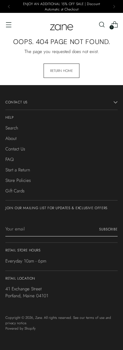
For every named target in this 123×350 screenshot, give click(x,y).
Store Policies (18, 180)
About (10, 138)
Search (11, 128)
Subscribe (108, 229)
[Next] (114, 6)
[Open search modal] (102, 24)
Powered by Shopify (20, 328)
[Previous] (9, 6)
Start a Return (17, 170)
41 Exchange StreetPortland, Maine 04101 (26, 292)
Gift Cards (14, 191)
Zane (38, 317)
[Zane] (61, 24)
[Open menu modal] (8, 24)
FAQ (9, 159)
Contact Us (15, 149)
